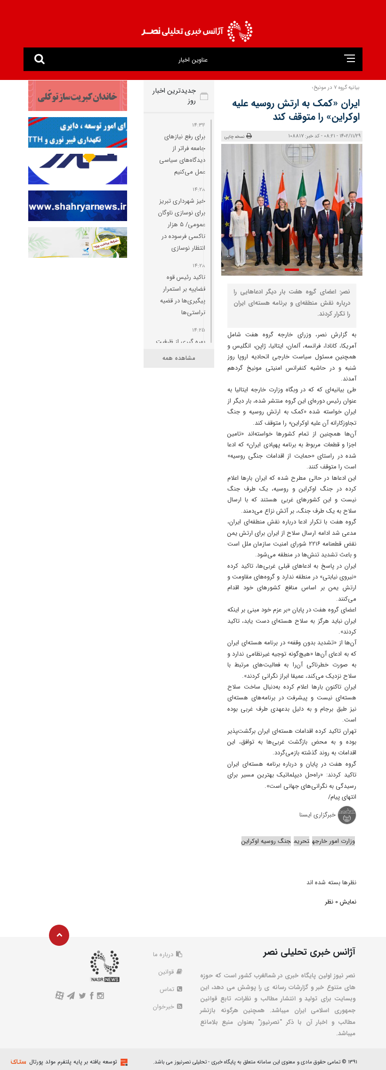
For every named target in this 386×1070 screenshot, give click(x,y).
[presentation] (348, 209)
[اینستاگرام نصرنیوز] (100, 997)
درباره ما (164, 954)
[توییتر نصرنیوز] (82, 997)
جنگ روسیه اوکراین (266, 841)
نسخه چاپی (235, 137)
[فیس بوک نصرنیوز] (92, 997)
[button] (291, 269)
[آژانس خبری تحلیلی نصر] (196, 28)
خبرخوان (164, 1007)
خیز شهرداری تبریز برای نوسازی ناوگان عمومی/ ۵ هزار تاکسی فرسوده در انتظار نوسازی (181, 224)
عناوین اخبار (192, 60)
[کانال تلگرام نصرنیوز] (70, 997)
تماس (168, 989)
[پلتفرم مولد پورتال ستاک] (123, 1062)
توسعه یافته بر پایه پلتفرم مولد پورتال (73, 1061)
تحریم (301, 841)
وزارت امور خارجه (333, 841)
